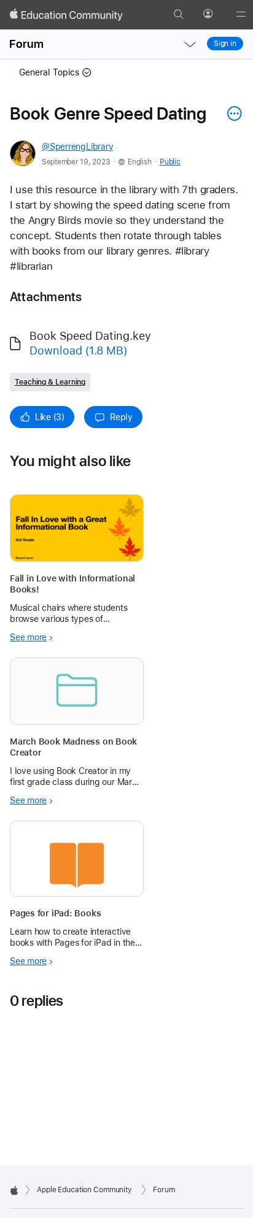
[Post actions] (231, 113)
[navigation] (189, 44)
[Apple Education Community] (66, 14)
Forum (26, 44)
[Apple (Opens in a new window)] (14, 1190)
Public (170, 162)
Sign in (225, 43)
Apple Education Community (84, 1189)
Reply (121, 417)
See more (28, 637)
